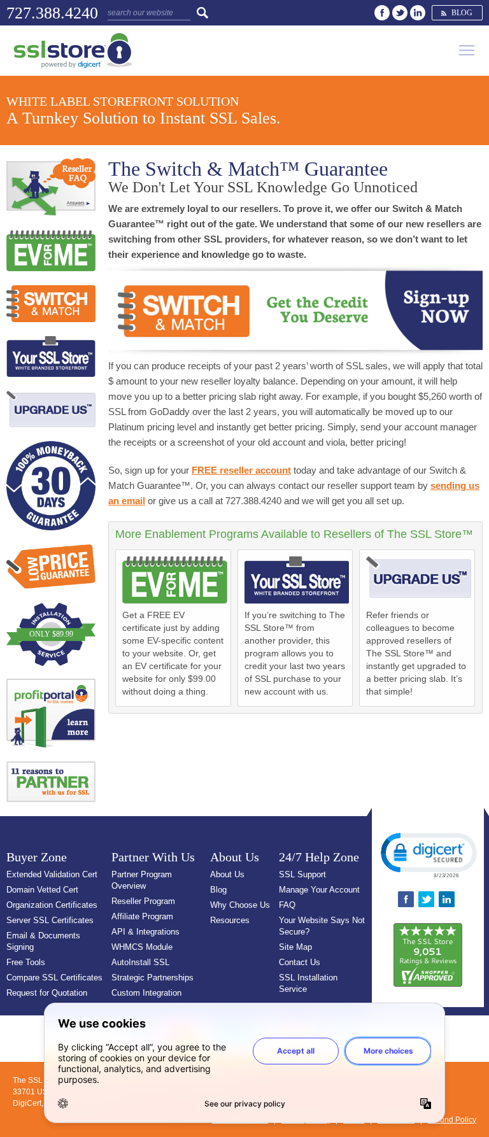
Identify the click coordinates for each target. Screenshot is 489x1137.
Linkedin (417, 12)
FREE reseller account (241, 470)
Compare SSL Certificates (54, 977)
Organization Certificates (51, 905)
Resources (230, 920)
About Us (227, 874)
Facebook (382, 12)
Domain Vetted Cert (42, 889)
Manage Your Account (319, 889)
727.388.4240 (52, 13)
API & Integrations (145, 931)
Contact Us (299, 962)
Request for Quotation (46, 993)
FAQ (287, 905)
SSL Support (302, 874)
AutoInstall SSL (140, 962)
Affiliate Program (142, 916)
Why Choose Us (240, 905)
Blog (461, 12)
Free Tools (25, 962)
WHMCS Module (142, 947)
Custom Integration (146, 993)
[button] (428, 854)
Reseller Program (143, 901)
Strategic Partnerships (152, 977)
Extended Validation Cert (51, 874)
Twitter (400, 12)
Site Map (295, 947)
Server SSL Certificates (50, 920)
